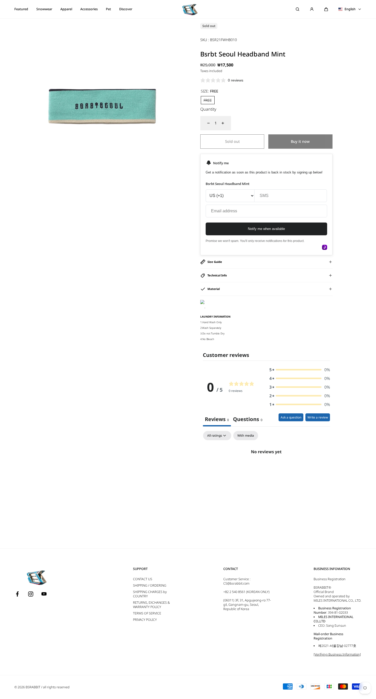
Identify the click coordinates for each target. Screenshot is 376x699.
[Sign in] (312, 9)
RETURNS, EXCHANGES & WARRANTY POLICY (151, 604)
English (350, 9)
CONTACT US (142, 579)
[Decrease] (205, 123)
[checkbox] (245, 435)
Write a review (317, 417)
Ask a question (291, 417)
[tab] (247, 419)
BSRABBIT (33, 687)
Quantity (208, 109)
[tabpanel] (266, 469)
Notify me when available (266, 229)
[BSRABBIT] (188, 9)
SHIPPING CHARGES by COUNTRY (150, 594)
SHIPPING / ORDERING (149, 585)
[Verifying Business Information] (337, 654)
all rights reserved (56, 687)
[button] (326, 9)
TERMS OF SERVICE (147, 613)
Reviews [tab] (217, 419)
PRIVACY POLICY (145, 620)
